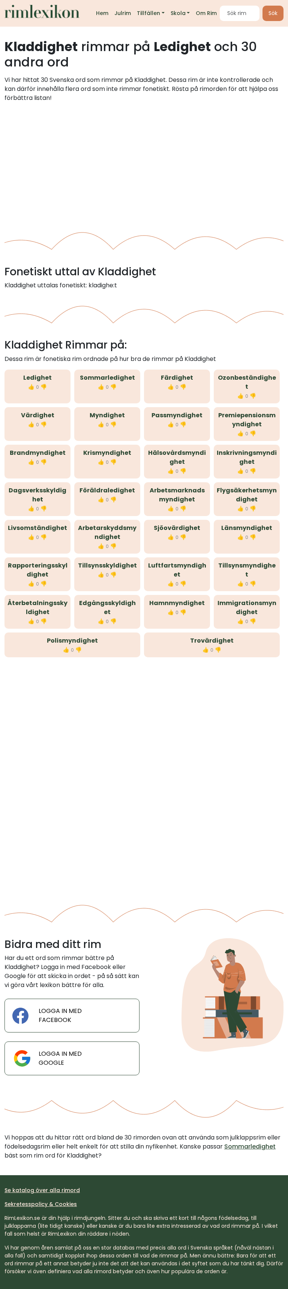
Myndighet (107, 415)
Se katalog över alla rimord (42, 1190)
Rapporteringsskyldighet (38, 570)
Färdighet (177, 377)
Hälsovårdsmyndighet (177, 457)
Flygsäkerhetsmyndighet (247, 495)
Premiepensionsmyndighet (247, 420)
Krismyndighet (107, 452)
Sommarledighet (107, 377)
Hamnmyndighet (177, 603)
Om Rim (206, 13)
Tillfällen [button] (148, 13)
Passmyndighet (177, 415)
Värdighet (37, 415)
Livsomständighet (37, 528)
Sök (273, 13)
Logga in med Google (60, 1058)
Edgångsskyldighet (107, 607)
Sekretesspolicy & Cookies (40, 1204)
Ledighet (37, 377)
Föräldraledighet (107, 490)
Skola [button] (178, 13)
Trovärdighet (212, 640)
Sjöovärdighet (177, 528)
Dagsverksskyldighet (37, 495)
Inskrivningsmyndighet (247, 457)
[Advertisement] (144, 164)
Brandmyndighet (38, 452)
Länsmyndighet (246, 528)
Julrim (122, 13)
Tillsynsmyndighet (247, 570)
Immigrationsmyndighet (247, 607)
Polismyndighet (72, 640)
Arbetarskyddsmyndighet (107, 532)
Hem (102, 13)
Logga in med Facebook (60, 1015)
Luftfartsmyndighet (177, 570)
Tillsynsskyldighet (107, 565)
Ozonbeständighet (247, 382)
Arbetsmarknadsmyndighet (177, 495)
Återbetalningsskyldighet (38, 607)
